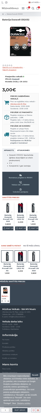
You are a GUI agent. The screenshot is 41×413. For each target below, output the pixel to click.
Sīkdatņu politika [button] (23, 403)
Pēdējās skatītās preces (12, 281)
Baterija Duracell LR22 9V (20, 217)
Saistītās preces (10, 197)
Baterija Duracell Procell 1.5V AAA (8, 218)
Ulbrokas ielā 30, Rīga (18, 104)
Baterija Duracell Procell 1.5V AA (33, 218)
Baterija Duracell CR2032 (5, 296)
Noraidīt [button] (35, 375)
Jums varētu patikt (11, 246)
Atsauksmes (23, 150)
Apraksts (9, 150)
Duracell (15, 79)
